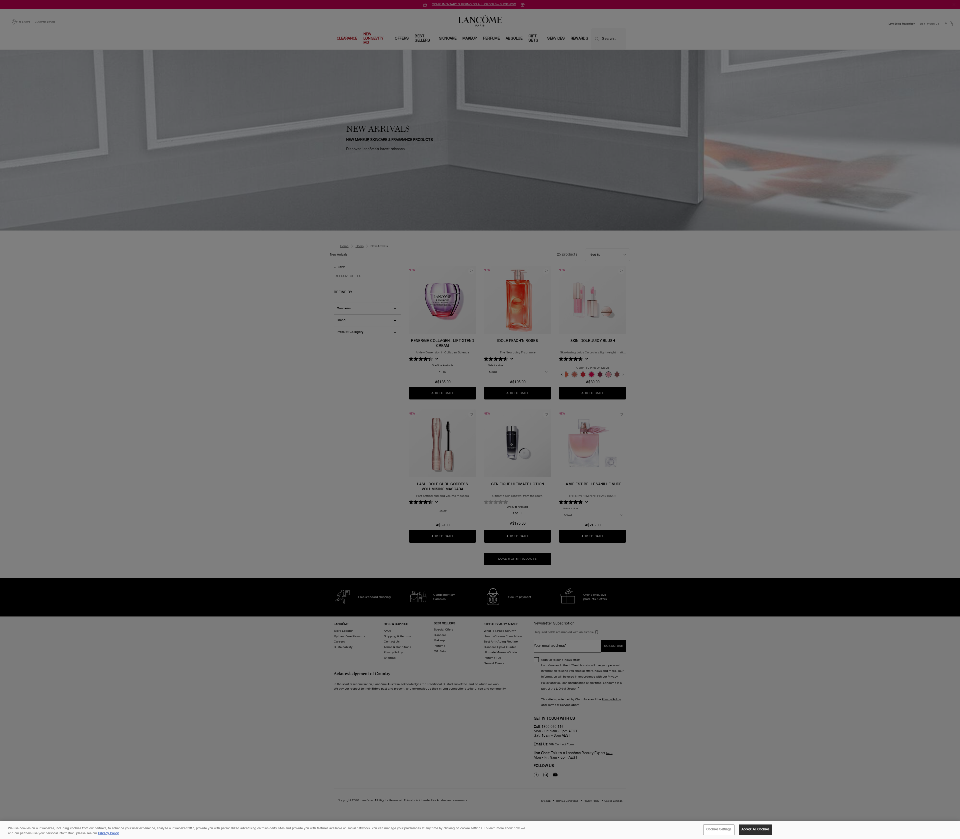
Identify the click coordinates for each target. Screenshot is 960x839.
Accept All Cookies (755, 829)
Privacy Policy (108, 833)
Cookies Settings (718, 829)
